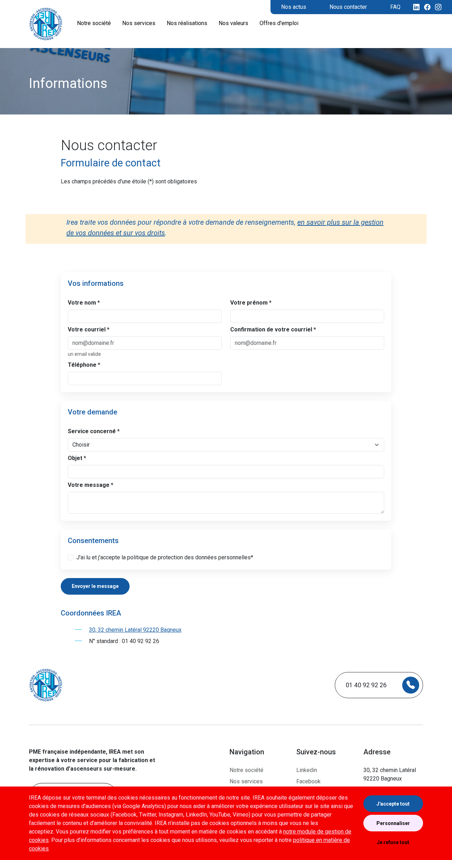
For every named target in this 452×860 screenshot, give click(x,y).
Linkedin (306, 770)
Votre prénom (251, 302)
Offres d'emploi (279, 23)
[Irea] (46, 24)
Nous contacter (348, 7)
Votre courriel (88, 329)
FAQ (395, 7)
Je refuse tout (393, 843)
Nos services (246, 781)
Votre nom (84, 302)
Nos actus (293, 7)
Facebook (308, 781)
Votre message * (90, 485)
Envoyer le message (95, 586)
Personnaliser (393, 823)
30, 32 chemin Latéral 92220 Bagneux (135, 629)
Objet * (77, 458)
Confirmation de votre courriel (273, 329)
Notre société (246, 770)
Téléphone (84, 364)
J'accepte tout (393, 804)
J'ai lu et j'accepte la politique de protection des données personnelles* (164, 557)
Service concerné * (94, 431)
